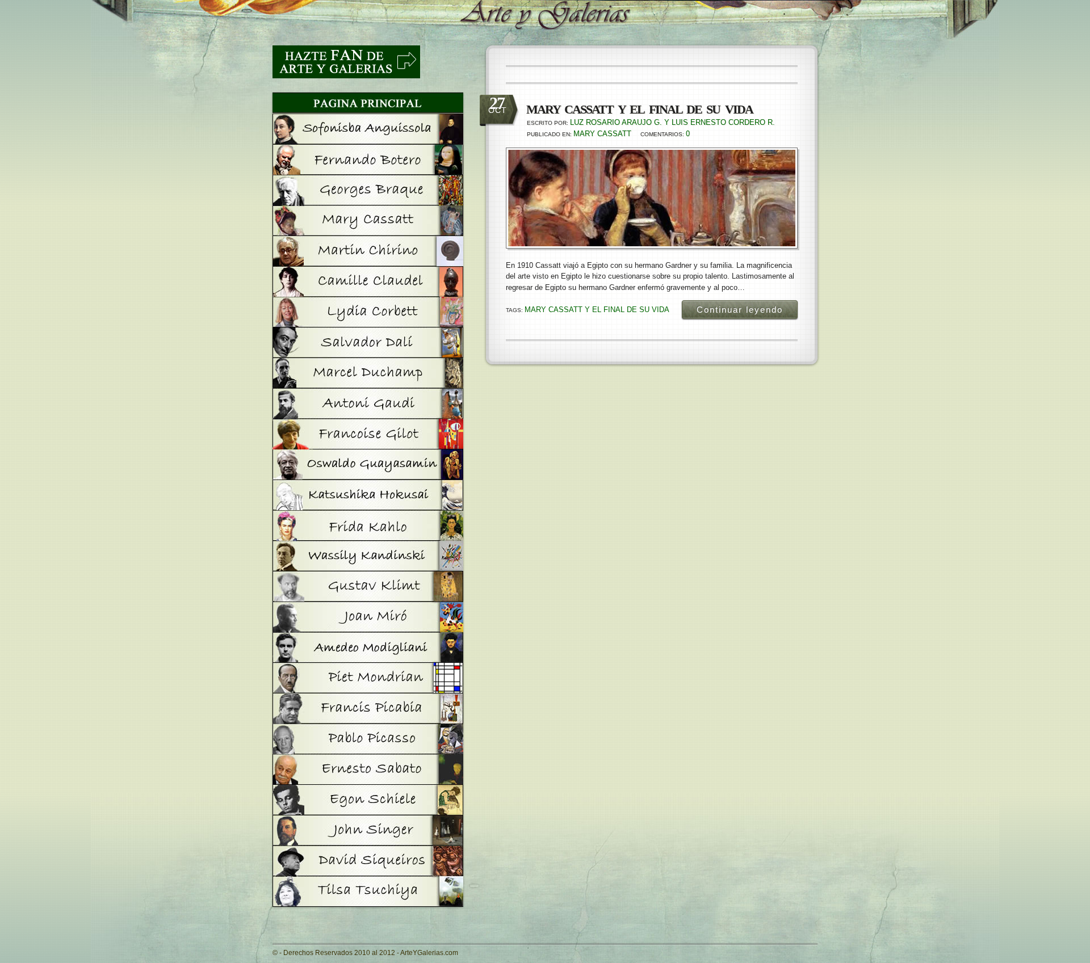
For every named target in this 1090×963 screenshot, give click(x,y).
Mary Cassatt (602, 133)
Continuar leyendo (740, 309)
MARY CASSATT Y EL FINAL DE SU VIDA (597, 309)
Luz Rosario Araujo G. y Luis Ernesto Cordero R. (672, 122)
